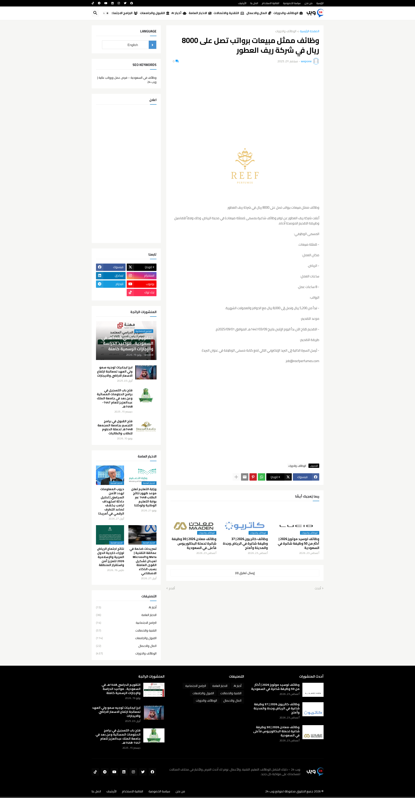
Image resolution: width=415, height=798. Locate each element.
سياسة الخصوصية (292, 3)
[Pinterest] (253, 477)
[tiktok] (93, 3)
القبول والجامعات (153, 13)
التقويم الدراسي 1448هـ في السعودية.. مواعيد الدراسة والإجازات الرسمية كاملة (121, 689)
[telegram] (99, 3)
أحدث (318, 588)
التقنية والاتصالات (227, 13)
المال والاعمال (257, 13)
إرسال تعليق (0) (245, 573)
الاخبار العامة (198, 13)
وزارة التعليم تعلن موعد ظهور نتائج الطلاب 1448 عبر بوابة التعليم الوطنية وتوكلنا (143, 497)
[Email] (244, 477)
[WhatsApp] (261, 477)
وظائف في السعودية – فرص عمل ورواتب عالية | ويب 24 (126, 79)
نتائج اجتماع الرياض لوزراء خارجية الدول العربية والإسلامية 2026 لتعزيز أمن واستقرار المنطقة (110, 557)
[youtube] (105, 3)
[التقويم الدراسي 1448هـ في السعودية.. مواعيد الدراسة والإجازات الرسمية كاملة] (153, 690)
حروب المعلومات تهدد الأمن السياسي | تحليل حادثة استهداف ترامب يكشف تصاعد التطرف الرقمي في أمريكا (111, 501)
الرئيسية (320, 3)
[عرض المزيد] (236, 477)
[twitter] (125, 3)
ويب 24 (270, 791)
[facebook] (131, 3)
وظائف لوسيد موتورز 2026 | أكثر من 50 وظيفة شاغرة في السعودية (298, 543)
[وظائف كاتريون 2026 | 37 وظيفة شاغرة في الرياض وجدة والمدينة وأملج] (313, 709)
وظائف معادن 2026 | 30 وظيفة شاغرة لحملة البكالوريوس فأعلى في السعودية (194, 543)
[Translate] (152, 45)
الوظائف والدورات (286, 13)
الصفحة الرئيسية (309, 31)
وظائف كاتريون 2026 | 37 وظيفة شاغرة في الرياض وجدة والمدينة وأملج (245, 543)
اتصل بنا (254, 3)
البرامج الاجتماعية (121, 13)
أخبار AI (177, 13)
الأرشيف (242, 3)
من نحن (309, 3)
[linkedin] (112, 3)
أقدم (172, 588)
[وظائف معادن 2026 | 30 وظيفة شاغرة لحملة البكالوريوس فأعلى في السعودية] (313, 732)
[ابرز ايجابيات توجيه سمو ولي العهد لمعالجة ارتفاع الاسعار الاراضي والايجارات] (145, 372)
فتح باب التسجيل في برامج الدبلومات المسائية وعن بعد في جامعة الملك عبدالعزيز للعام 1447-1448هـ (114, 398)
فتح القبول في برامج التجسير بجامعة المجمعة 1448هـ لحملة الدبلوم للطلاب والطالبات (114, 427)
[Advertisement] (245, 100)
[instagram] (119, 3)
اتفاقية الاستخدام (270, 3)
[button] (106, 13)
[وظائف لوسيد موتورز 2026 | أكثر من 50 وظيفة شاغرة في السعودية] (313, 690)
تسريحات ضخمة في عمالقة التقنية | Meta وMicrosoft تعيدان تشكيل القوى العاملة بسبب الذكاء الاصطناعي (142, 561)
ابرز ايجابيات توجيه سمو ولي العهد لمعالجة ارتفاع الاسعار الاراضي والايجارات (114, 371)
